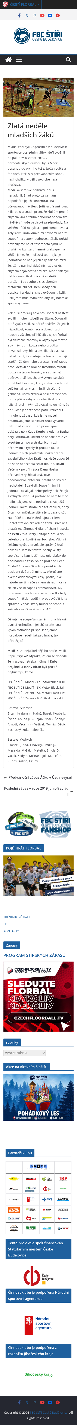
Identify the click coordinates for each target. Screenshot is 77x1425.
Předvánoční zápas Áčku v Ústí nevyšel (40, 777)
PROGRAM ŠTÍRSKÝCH (34, 955)
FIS (5, 924)
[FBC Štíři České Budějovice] (8, 60)
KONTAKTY (11, 931)
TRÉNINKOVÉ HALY (16, 917)
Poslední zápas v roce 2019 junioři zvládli (36, 791)
